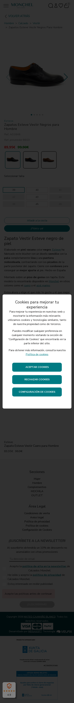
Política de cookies (37, 354)
